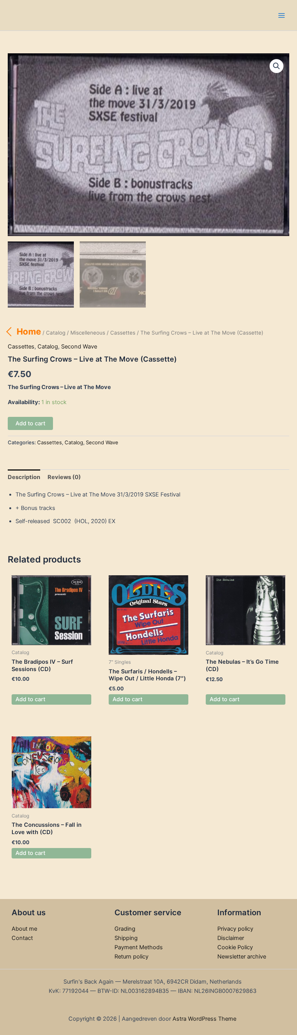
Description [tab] (24, 477)
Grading (124, 928)
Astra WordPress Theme (204, 1018)
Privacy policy (235, 928)
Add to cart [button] (30, 699)
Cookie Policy (235, 947)
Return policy (131, 956)
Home (29, 331)
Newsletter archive (241, 956)
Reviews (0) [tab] (64, 477)
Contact (22, 938)
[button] (276, 66)
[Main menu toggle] (281, 15)
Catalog (55, 333)
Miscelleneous (87, 333)
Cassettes (122, 333)
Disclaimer (230, 938)
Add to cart (30, 423)
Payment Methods (138, 947)
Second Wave (79, 346)
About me (24, 928)
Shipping (126, 938)
